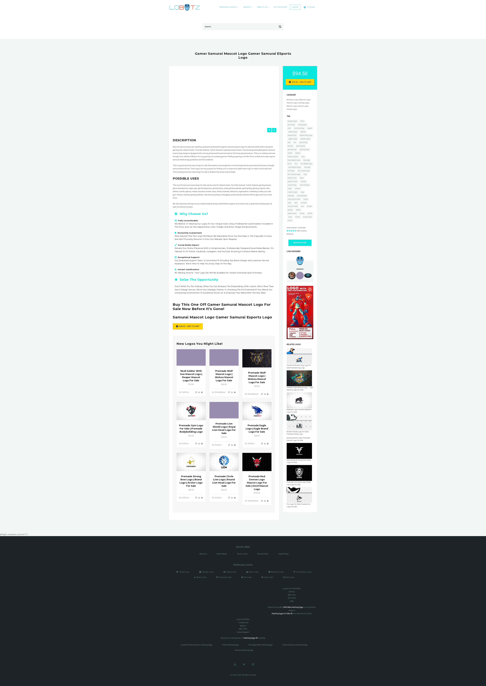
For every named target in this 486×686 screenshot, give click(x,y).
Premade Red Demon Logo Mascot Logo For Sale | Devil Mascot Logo (257, 483)
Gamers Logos (292, 103)
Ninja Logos (289, 577)
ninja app (291, 196)
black (302, 121)
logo (305, 174)
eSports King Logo (306, 135)
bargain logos (292, 121)
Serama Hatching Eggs (244, 650)
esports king (292, 135)
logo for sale (292, 178)
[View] (196, 392)
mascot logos (305, 185)
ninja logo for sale (294, 199)
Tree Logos (247, 577)
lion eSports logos (294, 167)
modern (297, 188)
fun (295, 142)
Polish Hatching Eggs (230, 645)
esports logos (305, 139)
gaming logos (304, 149)
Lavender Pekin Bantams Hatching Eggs (196, 645)
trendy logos (307, 217)
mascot (303, 181)
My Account (280, 7)
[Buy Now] (199, 392)
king (302, 156)
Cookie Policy (283, 554)
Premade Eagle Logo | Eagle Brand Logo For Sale (257, 428)
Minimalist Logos (277, 572)
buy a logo (291, 125)
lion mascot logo (304, 171)
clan (289, 128)
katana (297, 153)
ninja (302, 192)
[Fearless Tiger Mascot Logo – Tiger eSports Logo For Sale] (299, 378)
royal (289, 203)
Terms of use (242, 554)
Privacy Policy (262, 554)
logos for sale (292, 181)
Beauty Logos (201, 577)
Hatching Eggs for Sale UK (282, 614)
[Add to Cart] (202, 392)
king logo (306, 160)
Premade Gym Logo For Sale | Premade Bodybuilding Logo (191, 428)
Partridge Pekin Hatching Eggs (261, 645)
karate (290, 153)
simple (309, 206)
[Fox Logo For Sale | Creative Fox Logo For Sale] (299, 495)
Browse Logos (228, 7)
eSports (303, 132)
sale (295, 203)
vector (290, 220)
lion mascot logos (294, 174)
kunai (289, 164)
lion (296, 164)
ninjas (305, 199)
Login (295, 7)
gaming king (300, 146)
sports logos (292, 213)
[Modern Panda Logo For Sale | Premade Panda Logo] (299, 422)
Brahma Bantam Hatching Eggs (295, 645)
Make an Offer (299, 243)
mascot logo (292, 185)
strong (302, 213)
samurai (304, 203)
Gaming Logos (303, 103)
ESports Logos (304, 100)
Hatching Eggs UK (251, 638)
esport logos (292, 132)
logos (302, 178)
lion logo (307, 167)
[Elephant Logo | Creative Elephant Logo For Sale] (299, 400)
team (290, 217)
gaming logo (292, 149)
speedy (290, 210)
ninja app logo (302, 196)
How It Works (222, 554)
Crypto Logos (268, 577)
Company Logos (207, 572)
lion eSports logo (306, 164)
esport (310, 128)
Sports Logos (303, 106)
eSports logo (292, 139)
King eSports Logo (294, 160)
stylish (310, 213)
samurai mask (293, 206)
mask (290, 188)
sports (298, 210)
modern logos (292, 192)
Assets (246, 7)
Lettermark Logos (224, 577)
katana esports (293, 156)
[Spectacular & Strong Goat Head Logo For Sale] (299, 451)
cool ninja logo (299, 128)
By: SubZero (184, 392)
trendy (297, 217)
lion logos (291, 171)
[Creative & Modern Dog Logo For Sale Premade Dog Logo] (299, 356)
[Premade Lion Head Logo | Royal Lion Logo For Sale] (299, 473)
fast (289, 142)
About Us (262, 7)
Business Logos (293, 100)
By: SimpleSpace (218, 392)
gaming (290, 146)
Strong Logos (292, 109)
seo (302, 206)
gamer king (303, 142)
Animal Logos (183, 572)
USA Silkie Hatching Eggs (293, 607)
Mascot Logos (292, 106)
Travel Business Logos (303, 572)
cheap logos (302, 125)
